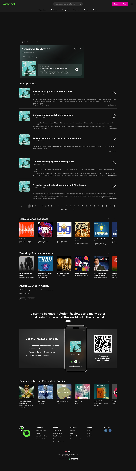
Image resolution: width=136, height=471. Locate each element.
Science (25, 57)
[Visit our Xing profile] (110, 431)
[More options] (80, 48)
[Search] (80, 4)
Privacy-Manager (58, 442)
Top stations (42, 10)
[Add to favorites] (75, 48)
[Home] (23, 42)
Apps (71, 433)
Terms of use (57, 430)
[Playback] (76, 69)
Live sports (65, 10)
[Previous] (108, 218)
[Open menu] (131, 4)
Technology (34, 57)
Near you (76, 10)
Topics (95, 10)
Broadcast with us (42, 439)
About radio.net (41, 430)
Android (89, 436)
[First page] (21, 206)
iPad (88, 433)
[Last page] (74, 209)
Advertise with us (41, 436)
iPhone (89, 430)
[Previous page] (25, 206)
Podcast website (24, 293)
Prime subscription (76, 439)
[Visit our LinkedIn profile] (106, 431)
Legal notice (57, 436)
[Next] (114, 218)
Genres (86, 10)
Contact (72, 430)
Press (38, 433)
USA (69, 451)
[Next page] (70, 209)
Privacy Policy (57, 433)
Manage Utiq (57, 439)
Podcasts (54, 10)
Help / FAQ (73, 436)
